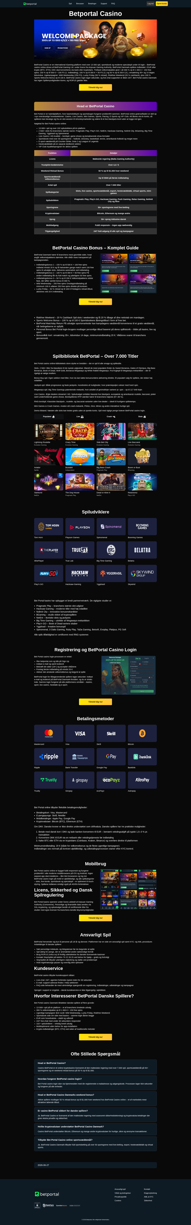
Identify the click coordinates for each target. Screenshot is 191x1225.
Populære (47, 416)
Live (78, 416)
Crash (109, 416)
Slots (140, 416)
